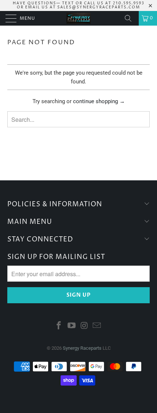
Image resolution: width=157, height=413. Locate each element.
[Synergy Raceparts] (78, 18)
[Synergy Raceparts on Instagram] (84, 326)
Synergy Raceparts (82, 348)
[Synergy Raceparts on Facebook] (59, 326)
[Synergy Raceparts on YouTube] (71, 326)
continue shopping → (99, 101)
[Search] (130, 18)
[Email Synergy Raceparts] (97, 326)
